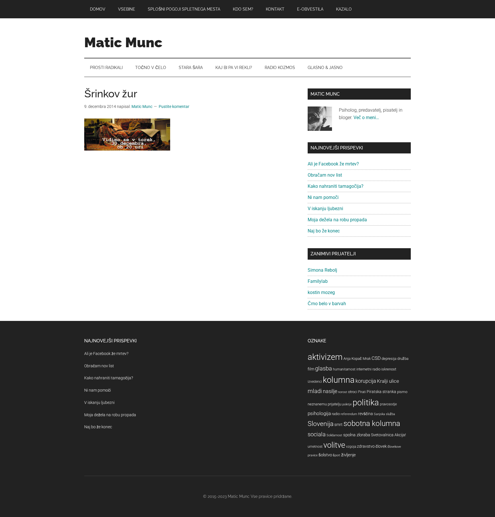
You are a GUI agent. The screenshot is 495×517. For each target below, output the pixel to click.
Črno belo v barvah (327, 303)
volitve (334, 445)
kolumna (339, 380)
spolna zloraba (356, 434)
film (311, 369)
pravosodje (388, 404)
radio (336, 414)
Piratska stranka (381, 391)
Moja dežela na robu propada (337, 219)
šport (336, 455)
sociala (317, 434)
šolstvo (325, 454)
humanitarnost (344, 369)
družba (402, 358)
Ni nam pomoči (323, 197)
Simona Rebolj (322, 270)
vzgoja (351, 447)
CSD (376, 358)
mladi (315, 391)
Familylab (318, 281)
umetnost (315, 447)
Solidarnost (334, 435)
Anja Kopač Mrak (357, 358)
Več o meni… (366, 117)
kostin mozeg (321, 292)
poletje (347, 404)
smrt (338, 424)
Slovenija (320, 424)
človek (381, 446)
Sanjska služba (384, 414)
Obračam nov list (325, 175)
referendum (349, 414)
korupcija (365, 381)
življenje (348, 454)
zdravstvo (366, 446)
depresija (389, 358)
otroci (352, 392)
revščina (365, 413)
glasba (323, 368)
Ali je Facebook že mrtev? (333, 164)
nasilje (330, 391)
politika (366, 402)
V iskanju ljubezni (325, 208)
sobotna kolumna (371, 423)
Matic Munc (123, 42)
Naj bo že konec (324, 231)
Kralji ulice (388, 381)
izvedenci (315, 382)
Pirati (362, 392)
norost (342, 392)
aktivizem (325, 357)
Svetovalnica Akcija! (388, 435)
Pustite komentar (174, 106)
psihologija (319, 413)
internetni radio (368, 369)
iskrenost (388, 369)
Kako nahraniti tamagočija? (336, 186)
